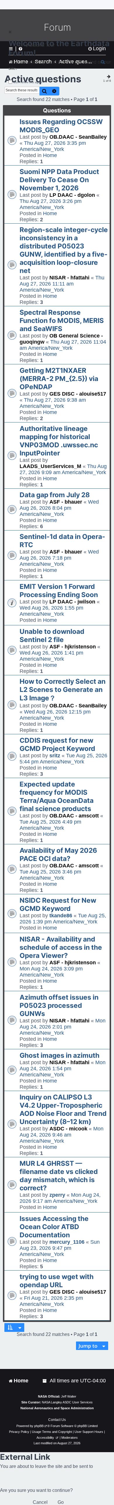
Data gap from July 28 (55, 495)
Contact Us (57, 1420)
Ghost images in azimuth (59, 1055)
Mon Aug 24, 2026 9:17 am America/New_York (60, 1198)
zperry (57, 1195)
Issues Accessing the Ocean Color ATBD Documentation (54, 1227)
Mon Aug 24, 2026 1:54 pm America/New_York (63, 1068)
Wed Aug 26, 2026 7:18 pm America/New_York (59, 558)
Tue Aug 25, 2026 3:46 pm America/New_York (50, 875)
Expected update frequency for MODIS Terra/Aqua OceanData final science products (57, 796)
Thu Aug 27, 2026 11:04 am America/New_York (63, 345)
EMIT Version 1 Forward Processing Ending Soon (59, 590)
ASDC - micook (68, 1129)
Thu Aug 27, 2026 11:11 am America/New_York (62, 284)
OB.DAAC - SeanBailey (78, 137)
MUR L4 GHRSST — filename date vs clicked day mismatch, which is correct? (59, 1175)
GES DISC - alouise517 (77, 394)
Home (50, 155)
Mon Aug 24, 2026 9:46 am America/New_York (61, 1135)
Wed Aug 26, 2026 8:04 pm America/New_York (59, 508)
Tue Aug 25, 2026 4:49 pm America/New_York (50, 825)
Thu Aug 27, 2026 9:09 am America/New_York (63, 469)
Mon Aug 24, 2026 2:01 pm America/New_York (63, 1027)
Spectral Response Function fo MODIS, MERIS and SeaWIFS (62, 320)
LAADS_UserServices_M (50, 466)
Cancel (40, 1502)
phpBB (39, 1426)
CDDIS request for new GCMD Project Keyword (57, 744)
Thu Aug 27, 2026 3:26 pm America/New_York (51, 204)
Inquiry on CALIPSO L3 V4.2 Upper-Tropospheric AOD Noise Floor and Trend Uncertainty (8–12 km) (63, 1109)
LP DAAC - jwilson (72, 602)
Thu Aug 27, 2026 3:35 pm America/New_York (53, 146)
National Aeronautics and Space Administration (57, 1408)
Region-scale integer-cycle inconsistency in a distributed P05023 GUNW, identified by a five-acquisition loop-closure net (64, 250)
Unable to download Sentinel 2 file (52, 635)
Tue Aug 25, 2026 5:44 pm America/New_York (63, 759)
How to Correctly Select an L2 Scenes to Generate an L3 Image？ (63, 689)
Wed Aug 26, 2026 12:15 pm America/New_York (55, 715)
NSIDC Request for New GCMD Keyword (58, 904)
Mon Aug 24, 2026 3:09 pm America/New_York (51, 972)
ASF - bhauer (65, 502)
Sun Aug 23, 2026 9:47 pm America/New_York (60, 1248)
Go (61, 1502)
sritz (54, 755)
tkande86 (60, 915)
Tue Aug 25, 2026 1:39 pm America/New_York (63, 919)
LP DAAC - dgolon (72, 195)
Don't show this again (27, 82)
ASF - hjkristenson (72, 647)
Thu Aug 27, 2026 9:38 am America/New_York (53, 403)
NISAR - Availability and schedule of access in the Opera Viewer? (61, 947)
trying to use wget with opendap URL (57, 1281)
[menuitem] (45, 1380)
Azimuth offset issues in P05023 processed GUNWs (59, 1005)
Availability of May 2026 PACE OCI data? (58, 854)
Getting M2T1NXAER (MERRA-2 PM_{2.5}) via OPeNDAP (59, 378)
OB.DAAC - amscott (74, 816)
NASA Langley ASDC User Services (67, 1402)
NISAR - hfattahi (69, 278)
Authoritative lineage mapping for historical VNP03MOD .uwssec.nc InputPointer (59, 440)
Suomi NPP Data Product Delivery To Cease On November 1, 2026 (59, 180)
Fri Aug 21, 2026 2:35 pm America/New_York (51, 1301)
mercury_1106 (66, 1242)
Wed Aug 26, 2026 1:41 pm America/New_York (51, 656)
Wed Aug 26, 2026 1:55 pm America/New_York (51, 611)
